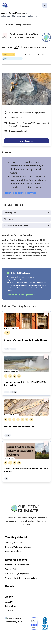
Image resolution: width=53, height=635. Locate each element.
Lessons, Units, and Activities (18, 547)
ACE (16, 47)
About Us (9, 602)
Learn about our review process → (21, 295)
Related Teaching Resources (20, 192)
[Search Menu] (44, 5)
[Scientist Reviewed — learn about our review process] (46, 37)
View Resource (26, 141)
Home (2, 13)
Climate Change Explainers (17, 573)
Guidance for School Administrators (21, 577)
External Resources (17, 13)
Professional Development (17, 564)
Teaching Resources (14, 542)
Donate (9, 586)
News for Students (13, 551)
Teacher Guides (12, 569)
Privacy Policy (11, 606)
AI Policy (9, 610)
